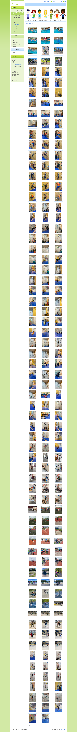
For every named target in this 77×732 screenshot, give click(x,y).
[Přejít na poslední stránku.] (30, 725)
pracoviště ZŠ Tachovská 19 (43, 20)
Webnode (63, 729)
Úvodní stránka (46, 1)
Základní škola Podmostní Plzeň (31, 20)
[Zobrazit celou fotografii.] (32, 30)
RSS (61, 1)
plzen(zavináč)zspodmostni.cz (17, 64)
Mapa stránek (54, 1)
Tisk (65, 1)
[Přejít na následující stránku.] (29, 725)
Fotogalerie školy (53, 20)
